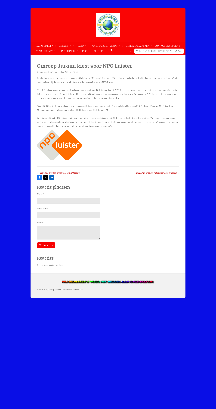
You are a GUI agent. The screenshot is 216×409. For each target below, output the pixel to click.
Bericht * (41, 222)
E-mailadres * (43, 208)
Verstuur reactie (46, 245)
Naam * (40, 194)
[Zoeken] (111, 50)
